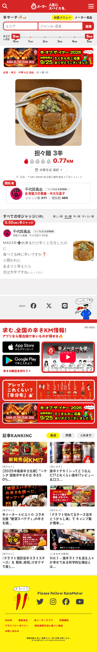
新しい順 (58, 216)
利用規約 (64, 620)
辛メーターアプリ (43, 620)
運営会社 (23, 620)
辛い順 (76, 216)
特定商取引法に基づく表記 (49, 625)
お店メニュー (62, 17)
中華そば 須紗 (26, 72)
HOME (8, 620)
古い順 (68, 216)
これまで (85, 435)
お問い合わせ (12, 631)
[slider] (15, 37)
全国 (5, 72)
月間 (68, 435)
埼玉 (13, 72)
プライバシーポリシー (16, 625)
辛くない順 (88, 216)
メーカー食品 (83, 17)
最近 (53, 435)
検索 (88, 26)
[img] (4, 6)
